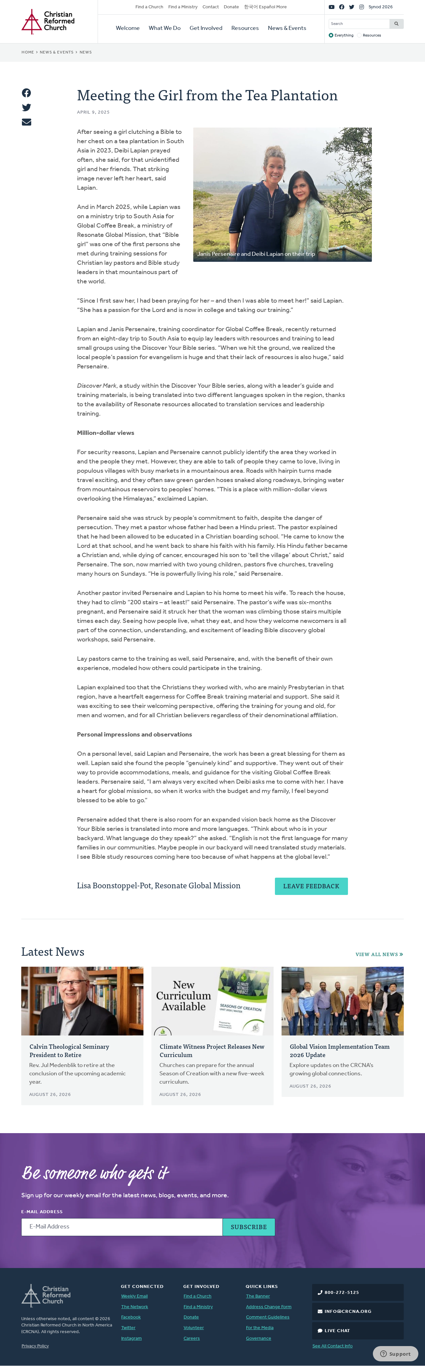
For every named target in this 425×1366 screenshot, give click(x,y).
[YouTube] (332, 7)
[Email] (26, 122)
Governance (258, 1338)
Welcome (128, 29)
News (86, 52)
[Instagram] (362, 7)
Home (28, 52)
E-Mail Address (42, 1212)
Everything (344, 36)
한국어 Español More (265, 7)
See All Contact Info (332, 1346)
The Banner (258, 1296)
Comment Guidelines (268, 1317)
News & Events (287, 29)
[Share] (26, 93)
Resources (245, 29)
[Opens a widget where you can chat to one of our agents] (395, 1354)
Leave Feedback (311, 886)
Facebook (131, 1317)
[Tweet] (26, 107)
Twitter (128, 1327)
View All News (377, 954)
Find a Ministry (183, 7)
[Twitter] (352, 7)
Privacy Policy (35, 1346)
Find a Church (149, 7)
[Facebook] (342, 7)
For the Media (260, 1327)
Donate (231, 7)
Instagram (131, 1338)
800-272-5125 (342, 1292)
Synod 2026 (381, 7)
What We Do (165, 29)
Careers (192, 1338)
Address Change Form (269, 1307)
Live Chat (337, 1330)
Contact (211, 7)
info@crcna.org (348, 1311)
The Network (134, 1307)
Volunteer (194, 1327)
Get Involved (206, 29)
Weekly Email (134, 1296)
